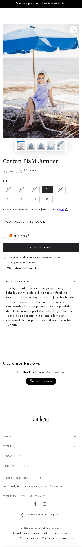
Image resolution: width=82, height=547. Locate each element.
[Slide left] (9, 145)
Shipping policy (29, 538)
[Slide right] (72, 145)
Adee (34, 528)
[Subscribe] (41, 478)
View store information (23, 268)
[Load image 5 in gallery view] (61, 145)
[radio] (8, 189)
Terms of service (63, 533)
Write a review (41, 381)
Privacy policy (41, 533)
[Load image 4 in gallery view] (51, 145)
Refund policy (21, 533)
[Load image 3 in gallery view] (41, 145)
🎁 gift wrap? (19, 235)
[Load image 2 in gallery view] (31, 145)
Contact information (54, 538)
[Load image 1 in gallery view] (21, 145)
